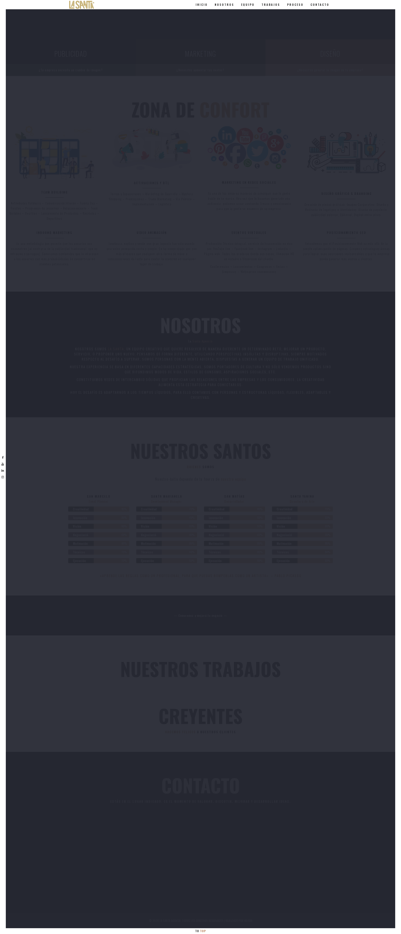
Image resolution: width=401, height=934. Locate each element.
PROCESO (295, 5)
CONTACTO (319, 5)
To (200, 931)
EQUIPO (248, 5)
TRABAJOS (271, 5)
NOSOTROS (224, 5)
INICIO (202, 5)
